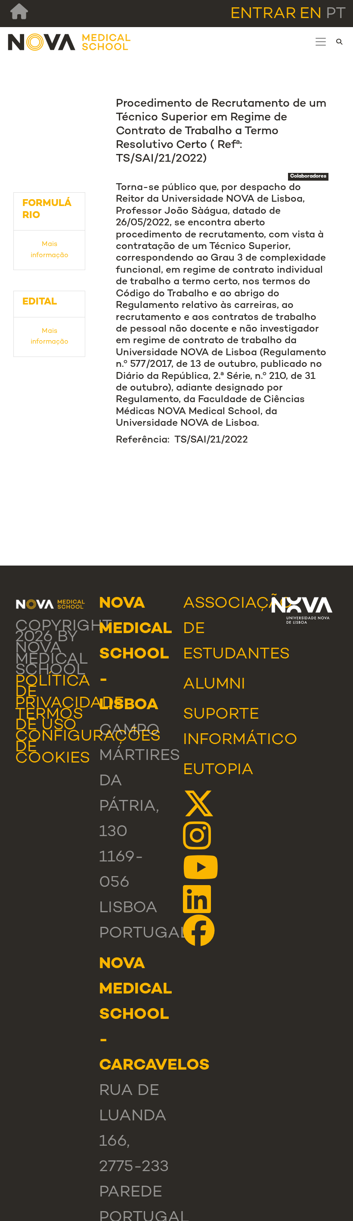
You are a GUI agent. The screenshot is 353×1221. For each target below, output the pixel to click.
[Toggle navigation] (320, 42)
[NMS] (70, 41)
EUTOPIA (218, 770)
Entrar (263, 14)
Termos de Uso (49, 721)
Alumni (214, 685)
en (311, 14)
